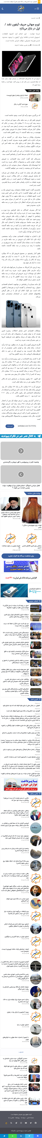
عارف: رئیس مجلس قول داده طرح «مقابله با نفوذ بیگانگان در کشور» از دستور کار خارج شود (14, 1100)
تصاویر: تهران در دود (23, 1025)
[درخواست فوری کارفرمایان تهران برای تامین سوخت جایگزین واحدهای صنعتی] (35, 617)
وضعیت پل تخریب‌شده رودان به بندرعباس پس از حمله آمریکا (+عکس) (15, 849)
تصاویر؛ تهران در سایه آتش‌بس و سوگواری (17, 936)
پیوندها (17, 1118)
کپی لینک (10, 426)
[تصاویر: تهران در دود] (35, 1029)
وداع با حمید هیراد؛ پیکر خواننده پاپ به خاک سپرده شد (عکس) (16, 1000)
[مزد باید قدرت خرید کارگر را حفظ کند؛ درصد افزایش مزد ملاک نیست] (35, 626)
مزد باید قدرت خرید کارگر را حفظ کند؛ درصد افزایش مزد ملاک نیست (16, 624)
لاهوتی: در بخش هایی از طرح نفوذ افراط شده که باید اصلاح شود (15, 1067)
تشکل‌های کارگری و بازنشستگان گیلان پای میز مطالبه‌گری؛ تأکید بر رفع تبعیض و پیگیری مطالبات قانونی (15, 691)
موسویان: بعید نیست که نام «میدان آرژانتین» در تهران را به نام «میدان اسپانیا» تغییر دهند (15, 837)
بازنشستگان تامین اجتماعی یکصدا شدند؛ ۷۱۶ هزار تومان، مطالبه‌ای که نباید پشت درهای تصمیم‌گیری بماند (16, 635)
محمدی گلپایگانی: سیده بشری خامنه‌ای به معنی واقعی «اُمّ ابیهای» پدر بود (15, 1059)
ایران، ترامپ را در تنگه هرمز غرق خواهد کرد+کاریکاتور (17, 900)
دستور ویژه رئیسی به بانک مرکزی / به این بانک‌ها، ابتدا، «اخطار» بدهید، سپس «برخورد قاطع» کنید (10, 514)
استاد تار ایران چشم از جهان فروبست (17, 95)
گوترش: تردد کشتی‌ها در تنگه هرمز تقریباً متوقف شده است (20, 2)
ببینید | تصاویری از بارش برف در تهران (18, 1012)
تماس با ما (11, 1118)
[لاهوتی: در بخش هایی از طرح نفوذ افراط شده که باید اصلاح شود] (34, 1069)
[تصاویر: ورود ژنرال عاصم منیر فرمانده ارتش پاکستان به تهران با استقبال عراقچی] (35, 928)
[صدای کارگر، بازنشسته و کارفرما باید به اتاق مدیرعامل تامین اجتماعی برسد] (35, 654)
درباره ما (23, 1118)
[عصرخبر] (21, 8)
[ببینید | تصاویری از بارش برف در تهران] (35, 1016)
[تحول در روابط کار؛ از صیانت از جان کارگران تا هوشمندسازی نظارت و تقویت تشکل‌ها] (35, 608)
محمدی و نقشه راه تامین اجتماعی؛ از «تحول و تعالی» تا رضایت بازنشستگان (15, 661)
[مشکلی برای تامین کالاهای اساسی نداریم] (31, 538)
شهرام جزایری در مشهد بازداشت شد (11, 547)
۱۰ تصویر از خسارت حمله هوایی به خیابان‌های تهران (16, 1038)
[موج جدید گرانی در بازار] (34, 106)
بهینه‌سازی (20, 1131)
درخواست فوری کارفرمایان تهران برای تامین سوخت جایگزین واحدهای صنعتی (16, 615)
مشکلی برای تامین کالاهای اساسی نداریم (31, 547)
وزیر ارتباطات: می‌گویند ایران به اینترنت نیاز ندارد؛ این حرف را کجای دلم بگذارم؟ (16, 912)
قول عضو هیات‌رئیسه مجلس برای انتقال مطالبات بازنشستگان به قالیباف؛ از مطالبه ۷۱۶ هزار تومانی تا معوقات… (15, 671)
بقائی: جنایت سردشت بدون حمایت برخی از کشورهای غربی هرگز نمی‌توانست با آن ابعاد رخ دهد (15, 876)
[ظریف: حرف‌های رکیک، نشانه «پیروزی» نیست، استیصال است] (35, 953)
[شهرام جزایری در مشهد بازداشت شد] (10, 538)
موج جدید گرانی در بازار (21, 104)
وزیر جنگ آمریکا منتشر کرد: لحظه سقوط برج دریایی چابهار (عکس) (16, 862)
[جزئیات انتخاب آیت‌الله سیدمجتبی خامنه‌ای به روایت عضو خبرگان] (35, 991)
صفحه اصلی (30, 1118)
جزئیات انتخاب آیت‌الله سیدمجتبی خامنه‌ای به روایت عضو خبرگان (16, 988)
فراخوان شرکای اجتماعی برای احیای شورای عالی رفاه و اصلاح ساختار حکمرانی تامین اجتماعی (15, 643)
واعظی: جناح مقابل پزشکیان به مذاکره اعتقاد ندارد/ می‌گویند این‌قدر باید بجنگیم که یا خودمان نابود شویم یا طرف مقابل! (15, 813)
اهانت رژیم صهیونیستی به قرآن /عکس (31, 526)
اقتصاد (33, 18)
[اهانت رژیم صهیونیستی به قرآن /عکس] (31, 510)
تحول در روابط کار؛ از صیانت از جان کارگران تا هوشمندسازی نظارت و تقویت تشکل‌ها (16, 606)
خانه (37, 18)
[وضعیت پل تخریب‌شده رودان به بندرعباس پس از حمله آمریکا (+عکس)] (35, 853)
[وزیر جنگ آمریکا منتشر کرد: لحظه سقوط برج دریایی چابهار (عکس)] (35, 865)
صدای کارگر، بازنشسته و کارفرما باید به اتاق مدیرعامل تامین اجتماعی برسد (16, 652)
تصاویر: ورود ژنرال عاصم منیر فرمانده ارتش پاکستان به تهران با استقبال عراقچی (16, 925)
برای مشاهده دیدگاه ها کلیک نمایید (21, 556)
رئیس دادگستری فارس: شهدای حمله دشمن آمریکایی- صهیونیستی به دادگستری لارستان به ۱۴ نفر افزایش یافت (15, 976)
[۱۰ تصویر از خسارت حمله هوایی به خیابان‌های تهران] (35, 1042)
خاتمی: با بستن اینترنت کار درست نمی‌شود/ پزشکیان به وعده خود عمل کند (16, 799)
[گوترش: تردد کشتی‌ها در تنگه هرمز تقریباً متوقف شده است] (34, 1078)
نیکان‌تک (13, 1131)
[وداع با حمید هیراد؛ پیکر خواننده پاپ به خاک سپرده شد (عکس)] (35, 1004)
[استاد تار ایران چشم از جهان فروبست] (34, 97)
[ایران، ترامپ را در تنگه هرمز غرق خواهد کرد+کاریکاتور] (35, 903)
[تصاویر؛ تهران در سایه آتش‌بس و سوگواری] (35, 941)
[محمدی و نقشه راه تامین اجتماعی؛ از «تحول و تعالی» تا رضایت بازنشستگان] (35, 663)
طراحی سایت (27, 1131)
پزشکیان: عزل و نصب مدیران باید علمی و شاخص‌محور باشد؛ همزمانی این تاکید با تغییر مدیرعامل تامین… (16, 681)
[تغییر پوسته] (3, 9)
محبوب (21, 1052)
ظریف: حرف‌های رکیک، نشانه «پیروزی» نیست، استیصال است (15, 950)
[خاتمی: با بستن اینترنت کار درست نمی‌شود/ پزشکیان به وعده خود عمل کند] (35, 802)
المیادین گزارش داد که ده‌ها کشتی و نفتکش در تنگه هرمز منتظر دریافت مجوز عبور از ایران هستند (15, 824)
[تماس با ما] (6, 1123)
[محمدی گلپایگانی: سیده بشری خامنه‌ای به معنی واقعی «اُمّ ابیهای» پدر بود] (34, 1061)
